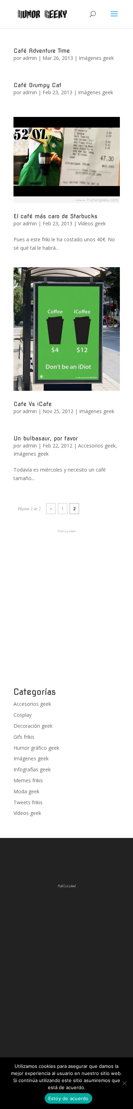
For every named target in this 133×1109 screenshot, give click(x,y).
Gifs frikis (23, 736)
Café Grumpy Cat (37, 85)
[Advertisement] (66, 608)
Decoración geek (32, 725)
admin (30, 58)
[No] (124, 1083)
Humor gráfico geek (36, 747)
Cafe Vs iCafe (32, 404)
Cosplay (22, 714)
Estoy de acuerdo (68, 1098)
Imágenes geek (96, 58)
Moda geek (26, 791)
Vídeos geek (92, 223)
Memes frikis (28, 780)
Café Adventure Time (41, 50)
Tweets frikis (28, 802)
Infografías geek (32, 769)
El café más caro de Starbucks (55, 216)
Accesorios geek (97, 445)
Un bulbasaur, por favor (45, 438)
